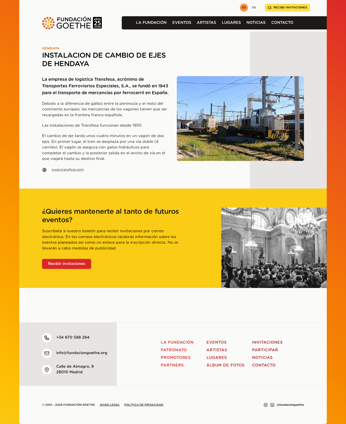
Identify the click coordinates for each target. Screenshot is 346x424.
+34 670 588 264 (73, 337)
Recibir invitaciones (66, 264)
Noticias (256, 23)
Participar (265, 350)
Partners (172, 365)
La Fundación (151, 23)
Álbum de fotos (225, 365)
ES (244, 7)
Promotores (176, 358)
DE (254, 7)
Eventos (181, 23)
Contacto (282, 23)
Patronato (174, 350)
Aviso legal (110, 405)
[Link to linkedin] (272, 405)
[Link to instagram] (265, 405)
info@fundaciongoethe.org (81, 353)
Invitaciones (267, 342)
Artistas (206, 23)
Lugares (231, 23)
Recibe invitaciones (290, 7)
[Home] (60, 22)
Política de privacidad (143, 405)
